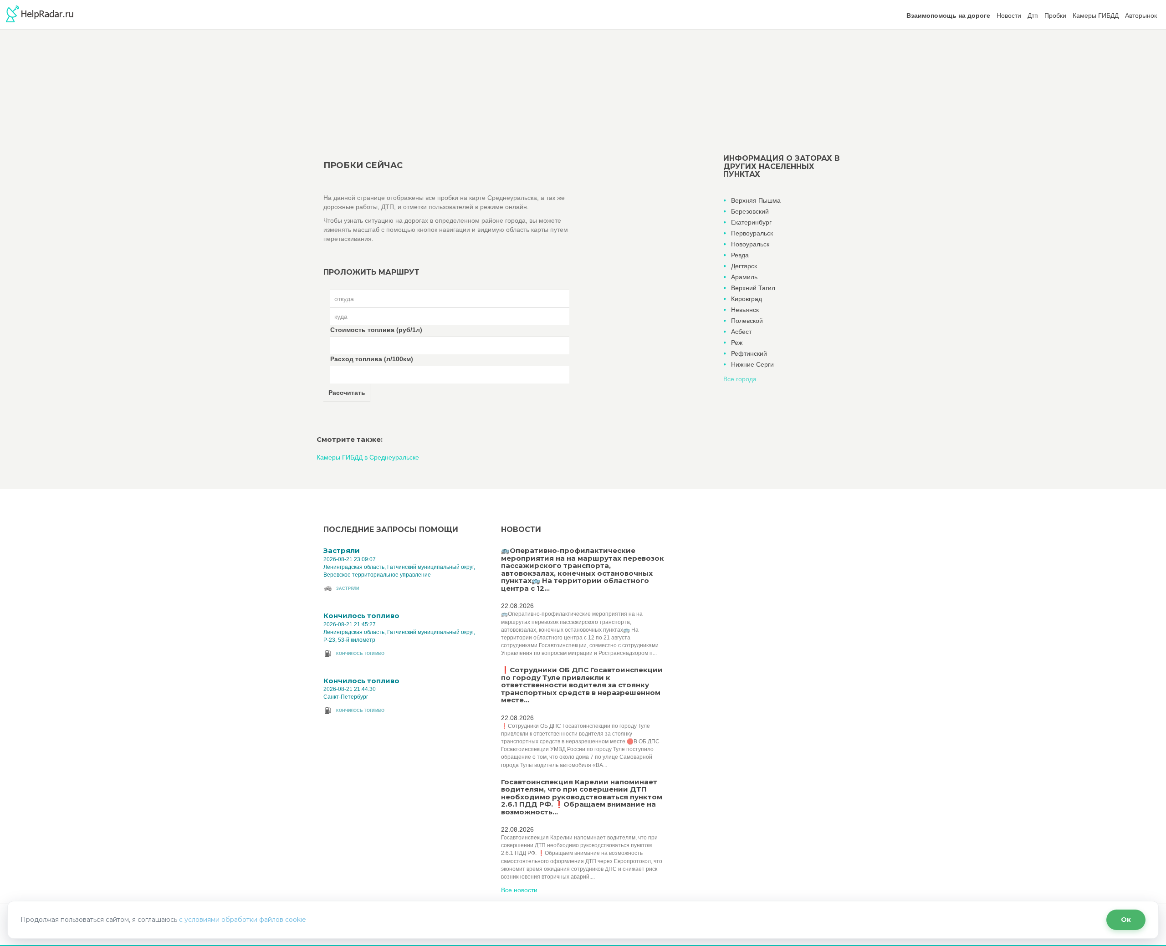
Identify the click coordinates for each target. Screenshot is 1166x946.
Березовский (750, 211)
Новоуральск (750, 244)
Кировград (746, 298)
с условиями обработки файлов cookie (242, 919)
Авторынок (1141, 15)
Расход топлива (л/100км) (371, 359)
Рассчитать (346, 392)
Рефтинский (749, 353)
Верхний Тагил (753, 287)
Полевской (747, 320)
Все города (740, 379)
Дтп (1033, 15)
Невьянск (745, 309)
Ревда (740, 255)
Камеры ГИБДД (1096, 15)
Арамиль (744, 277)
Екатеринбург (751, 222)
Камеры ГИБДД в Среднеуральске (368, 457)
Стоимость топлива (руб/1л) (376, 329)
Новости (1009, 15)
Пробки (1055, 15)
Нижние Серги (752, 364)
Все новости (519, 890)
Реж (736, 342)
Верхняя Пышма (756, 200)
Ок (1126, 919)
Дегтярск (744, 266)
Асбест (741, 331)
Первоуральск (752, 233)
